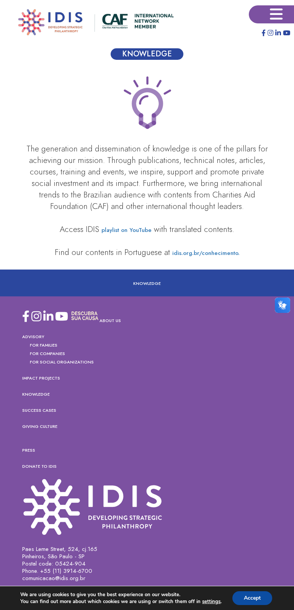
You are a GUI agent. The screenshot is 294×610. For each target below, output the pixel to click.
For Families (43, 345)
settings (211, 601)
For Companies (47, 353)
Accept (252, 598)
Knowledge (147, 283)
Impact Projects (41, 378)
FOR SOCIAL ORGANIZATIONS (62, 362)
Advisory (33, 337)
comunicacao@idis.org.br (53, 578)
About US (110, 320)
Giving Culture (39, 426)
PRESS (28, 450)
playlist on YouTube (126, 230)
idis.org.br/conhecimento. (206, 253)
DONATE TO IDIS (39, 466)
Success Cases (39, 410)
